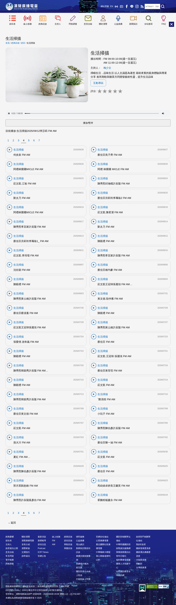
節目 (23, 43)
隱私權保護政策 (13, 586)
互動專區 (98, 83)
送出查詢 (162, 6)
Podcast (41, 548)
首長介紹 (26, 544)
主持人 (58, 24)
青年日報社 (121, 556)
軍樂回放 (68, 548)
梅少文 (107, 67)
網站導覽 (105, 6)
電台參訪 (80, 544)
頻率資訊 (26, 556)
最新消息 (42, 537)
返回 (13, 522)
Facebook (126, 6)
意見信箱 (88, 24)
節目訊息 (42, 544)
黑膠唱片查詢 (82, 564)
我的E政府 (141, 544)
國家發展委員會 (143, 548)
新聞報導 (42, 540)
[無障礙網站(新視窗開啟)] (152, 586)
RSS (142, 6)
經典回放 (121, 6)
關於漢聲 (103, 24)
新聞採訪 (133, 24)
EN (111, 6)
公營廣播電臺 (102, 540)
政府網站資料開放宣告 (47, 586)
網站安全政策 (29, 586)
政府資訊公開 (12, 548)
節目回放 (68, 540)
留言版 (79, 567)
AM (53, 544)
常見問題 (10, 556)
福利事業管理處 (123, 560)
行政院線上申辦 (83, 579)
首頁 (8, 43)
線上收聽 (116, 6)
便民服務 (80, 537)
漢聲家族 (26, 548)
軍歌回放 (68, 544)
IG (137, 6)
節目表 (12, 24)
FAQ (164, 24)
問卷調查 (73, 24)
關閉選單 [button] (171, 24)
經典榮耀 (10, 537)
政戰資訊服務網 (123, 548)
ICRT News (43, 552)
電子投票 (10, 560)
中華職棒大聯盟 (103, 552)
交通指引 (26, 552)
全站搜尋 (148, 24)
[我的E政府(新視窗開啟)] (142, 588)
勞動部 (139, 564)
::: (88, 531)
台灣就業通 (141, 567)
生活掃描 (31, 43)
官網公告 (42, 556)
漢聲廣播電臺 (22, 6)
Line (131, 6)
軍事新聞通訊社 (123, 552)
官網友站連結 (102, 537)
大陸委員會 (141, 560)
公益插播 (118, 24)
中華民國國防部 (123, 544)
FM (53, 540)
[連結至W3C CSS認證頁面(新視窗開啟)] (164, 586)
